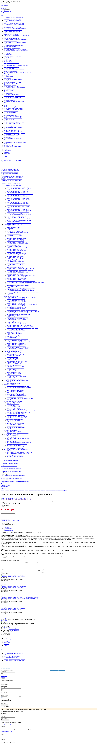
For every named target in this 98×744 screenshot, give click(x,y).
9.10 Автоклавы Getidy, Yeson (14, 365)
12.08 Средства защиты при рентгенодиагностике (20, 398)
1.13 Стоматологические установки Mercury (18, 203)
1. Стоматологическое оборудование (13, 17)
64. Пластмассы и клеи (10, 112)
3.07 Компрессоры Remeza (14, 234)
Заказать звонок (5, 519)
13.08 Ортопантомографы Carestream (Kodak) (18, 412)
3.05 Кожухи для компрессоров (15, 231)
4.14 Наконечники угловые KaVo (15, 256)
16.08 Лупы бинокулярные (14, 445)
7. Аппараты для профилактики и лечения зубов (16, 35)
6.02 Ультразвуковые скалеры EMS (16, 299)
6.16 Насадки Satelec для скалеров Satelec (17, 317)
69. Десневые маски (9, 119)
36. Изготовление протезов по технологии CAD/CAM (18, 72)
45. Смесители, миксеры (10, 85)
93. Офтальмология (9, 140)
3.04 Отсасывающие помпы (14, 230)
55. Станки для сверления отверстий (13, 98)
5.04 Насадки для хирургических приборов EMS (19, 289)
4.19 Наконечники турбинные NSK (16, 263)
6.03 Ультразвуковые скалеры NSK (16, 300)
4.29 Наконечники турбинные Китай (16, 276)
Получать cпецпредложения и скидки (9, 699)
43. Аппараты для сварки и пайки (12, 82)
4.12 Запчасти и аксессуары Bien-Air (16, 253)
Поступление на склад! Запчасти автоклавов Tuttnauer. (15, 481)
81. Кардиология (8, 137)
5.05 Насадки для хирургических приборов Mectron (20, 290)
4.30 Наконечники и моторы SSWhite (16, 278)
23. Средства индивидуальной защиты (14, 58)
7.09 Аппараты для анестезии (14, 333)
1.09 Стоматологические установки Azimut (18, 198)
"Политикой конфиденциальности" (57, 670)
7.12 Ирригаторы (11, 337)
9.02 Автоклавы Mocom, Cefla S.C (15, 354)
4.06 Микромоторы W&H (13, 245)
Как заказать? (7, 150)
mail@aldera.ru (4, 5)
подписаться (4, 620)
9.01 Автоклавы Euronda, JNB (14, 352)
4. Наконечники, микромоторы (12, 31)
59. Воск (6, 105)
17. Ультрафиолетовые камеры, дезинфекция (15, 49)
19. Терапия (7, 53)
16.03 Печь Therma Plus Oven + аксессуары (18, 438)
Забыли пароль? (4, 676)
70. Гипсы (6, 120)
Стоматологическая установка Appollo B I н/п (13, 576)
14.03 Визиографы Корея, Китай (15, 423)
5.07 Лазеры (10, 293)
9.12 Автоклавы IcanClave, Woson (15, 368)
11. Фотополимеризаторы (10, 41)
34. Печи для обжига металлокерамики (14, 69)
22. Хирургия (7, 57)
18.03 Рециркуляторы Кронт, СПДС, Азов (18, 453)
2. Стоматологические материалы (12, 19)
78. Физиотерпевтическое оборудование (14, 133)
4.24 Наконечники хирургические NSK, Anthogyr (20, 270)
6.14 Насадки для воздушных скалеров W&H (18, 314)
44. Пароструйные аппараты (11, 83)
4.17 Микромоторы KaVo (13, 260)
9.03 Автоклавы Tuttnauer (13, 355)
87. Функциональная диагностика (12, 138)
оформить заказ (18, 724)
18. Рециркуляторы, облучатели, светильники (16, 50)
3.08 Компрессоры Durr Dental (14, 235)
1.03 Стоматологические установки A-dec (18, 189)
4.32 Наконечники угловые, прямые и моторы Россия (21, 281)
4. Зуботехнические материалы (12, 21)
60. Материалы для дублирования (12, 107)
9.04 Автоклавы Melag (12, 357)
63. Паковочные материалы (11, 111)
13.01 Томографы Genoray (13, 402)
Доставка (6, 152)
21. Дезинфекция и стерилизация (12, 56)
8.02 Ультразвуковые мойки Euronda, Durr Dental (19, 341)
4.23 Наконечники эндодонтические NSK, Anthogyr (20, 268)
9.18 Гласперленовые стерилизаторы (16, 376)
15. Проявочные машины (10, 46)
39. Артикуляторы (8, 76)
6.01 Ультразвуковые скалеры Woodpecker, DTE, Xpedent (21, 297)
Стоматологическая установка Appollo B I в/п (12, 587)
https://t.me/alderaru (14, 629)
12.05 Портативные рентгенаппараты (16, 395)
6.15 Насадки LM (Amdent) (14, 315)
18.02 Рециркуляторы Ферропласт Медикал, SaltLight (21, 452)
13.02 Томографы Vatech (13, 404)
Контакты (6, 154)
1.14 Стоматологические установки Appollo (18, 205)
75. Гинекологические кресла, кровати (14, 128)
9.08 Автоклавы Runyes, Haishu (15, 362)
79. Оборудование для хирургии (12, 134)
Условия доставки (5, 520)
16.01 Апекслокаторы (12, 435)
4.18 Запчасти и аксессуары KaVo (15, 261)
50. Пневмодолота (8, 91)
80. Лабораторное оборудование (12, 135)
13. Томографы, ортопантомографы (13, 43)
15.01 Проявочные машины (14, 431)
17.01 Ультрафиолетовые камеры (15, 448)
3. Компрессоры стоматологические (13, 30)
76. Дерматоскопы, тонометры (12, 130)
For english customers (5, 668)
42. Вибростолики (8, 80)
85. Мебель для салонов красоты (12, 146)
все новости (4, 482)
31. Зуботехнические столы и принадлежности (16, 65)
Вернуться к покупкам (8, 724)
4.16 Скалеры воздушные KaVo (15, 259)
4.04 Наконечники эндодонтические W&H (18, 242)
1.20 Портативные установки (14, 213)
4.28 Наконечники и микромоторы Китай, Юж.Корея (21, 275)
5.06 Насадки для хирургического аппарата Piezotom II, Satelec (23, 292)
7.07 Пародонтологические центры (16, 330)
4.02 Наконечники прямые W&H (15, 239)
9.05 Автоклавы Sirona (13, 358)
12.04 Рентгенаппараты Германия (15, 394)
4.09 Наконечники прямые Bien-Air (16, 249)
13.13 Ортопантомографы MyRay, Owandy (18, 417)
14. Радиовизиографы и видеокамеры (13, 45)
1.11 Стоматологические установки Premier (18, 201)
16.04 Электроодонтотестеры (14, 439)
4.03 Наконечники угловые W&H (15, 241)
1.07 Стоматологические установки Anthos (18, 195)
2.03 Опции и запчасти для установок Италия (19, 220)
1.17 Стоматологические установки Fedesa (18, 209)
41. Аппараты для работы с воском (13, 79)
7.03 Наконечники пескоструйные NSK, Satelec (19, 325)
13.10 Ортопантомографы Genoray (16, 415)
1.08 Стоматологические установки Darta (17, 196)
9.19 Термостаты (11, 377)
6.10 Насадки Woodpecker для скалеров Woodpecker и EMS (22, 310)
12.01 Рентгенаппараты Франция (15, 390)
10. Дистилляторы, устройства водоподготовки (16, 39)
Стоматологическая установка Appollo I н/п (12, 609)
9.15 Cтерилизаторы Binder (14, 372)
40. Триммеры (7, 78)
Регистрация (7, 11)
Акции (5, 149)
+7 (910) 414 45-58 (5, 8)
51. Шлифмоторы (8, 93)
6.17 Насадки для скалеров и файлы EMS (17, 318)
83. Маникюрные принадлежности (13, 144)
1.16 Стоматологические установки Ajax (17, 207)
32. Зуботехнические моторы (11, 67)
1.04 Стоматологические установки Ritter (17, 191)
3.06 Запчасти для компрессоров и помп (17, 232)
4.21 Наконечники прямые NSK (15, 265)
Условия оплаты (14, 520)
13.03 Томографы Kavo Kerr (14, 405)
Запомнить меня (5, 674)
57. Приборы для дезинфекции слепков (14, 101)
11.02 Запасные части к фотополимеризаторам (19, 387)
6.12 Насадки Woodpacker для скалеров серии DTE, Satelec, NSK (23, 311)
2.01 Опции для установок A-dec (15, 217)
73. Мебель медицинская (10, 126)
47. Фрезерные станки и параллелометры (14, 87)
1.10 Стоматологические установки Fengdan (18, 199)
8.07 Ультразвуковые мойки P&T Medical (17, 348)
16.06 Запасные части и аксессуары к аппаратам (19, 442)
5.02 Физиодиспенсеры (13, 286)
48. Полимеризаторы (9, 89)
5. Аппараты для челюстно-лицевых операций (16, 32)
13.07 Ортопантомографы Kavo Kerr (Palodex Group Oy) (21, 410)
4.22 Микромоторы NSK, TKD (15, 267)
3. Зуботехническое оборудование (12, 20)
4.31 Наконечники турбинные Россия (16, 279)
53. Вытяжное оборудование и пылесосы (14, 96)
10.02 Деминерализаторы (13, 383)
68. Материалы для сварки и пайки (13, 118)
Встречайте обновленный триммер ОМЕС (12, 478)
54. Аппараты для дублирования (12, 97)
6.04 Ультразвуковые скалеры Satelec (16, 301)
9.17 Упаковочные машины (14, 375)
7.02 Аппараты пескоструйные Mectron (17, 323)
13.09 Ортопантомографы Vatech (15, 413)
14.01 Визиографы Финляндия (15, 420)
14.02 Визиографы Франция (14, 422)
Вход (2, 11)
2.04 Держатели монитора (13, 221)
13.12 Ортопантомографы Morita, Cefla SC (18, 416)
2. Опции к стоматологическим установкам (15, 28)
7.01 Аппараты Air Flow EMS (14, 322)
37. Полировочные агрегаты (11, 74)
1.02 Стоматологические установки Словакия (19, 188)
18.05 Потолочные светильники (15, 456)
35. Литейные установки (10, 71)
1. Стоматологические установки (12, 27)
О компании (7, 153)
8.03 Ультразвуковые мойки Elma (15, 343)
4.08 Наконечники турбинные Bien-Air (17, 247)
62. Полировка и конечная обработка (13, 109)
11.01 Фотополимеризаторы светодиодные (18, 386)
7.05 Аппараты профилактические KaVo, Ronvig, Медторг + (22, 328)
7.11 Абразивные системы (13, 336)
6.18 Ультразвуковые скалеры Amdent (16, 319)
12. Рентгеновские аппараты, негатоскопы (15, 42)
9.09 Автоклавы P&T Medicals (14, 364)
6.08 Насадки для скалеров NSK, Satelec (17, 307)
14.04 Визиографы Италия (14, 424)
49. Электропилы (8, 90)
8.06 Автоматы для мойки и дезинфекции (18, 347)
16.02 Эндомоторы (12, 437)
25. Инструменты (8, 61)
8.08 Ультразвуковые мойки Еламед (16, 350)
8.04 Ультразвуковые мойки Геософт (16, 344)
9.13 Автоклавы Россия (13, 369)
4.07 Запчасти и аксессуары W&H (15, 246)
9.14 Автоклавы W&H (12, 370)
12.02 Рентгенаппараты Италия (15, 391)
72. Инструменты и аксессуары (12, 123)
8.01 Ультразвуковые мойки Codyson (16, 340)
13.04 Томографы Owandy (13, 406)
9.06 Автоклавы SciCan (13, 359)
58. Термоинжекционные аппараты (13, 103)
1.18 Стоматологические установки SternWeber (19, 210)
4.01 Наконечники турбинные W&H (16, 238)
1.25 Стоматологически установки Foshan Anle (19, 214)
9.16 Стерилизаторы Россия (14, 373)
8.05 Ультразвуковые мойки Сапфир (16, 346)
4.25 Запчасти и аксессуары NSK (15, 271)
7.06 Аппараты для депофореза (15, 329)
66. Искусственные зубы (10, 115)
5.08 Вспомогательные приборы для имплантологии (20, 294)
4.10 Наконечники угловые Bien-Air (16, 250)
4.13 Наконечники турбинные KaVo (16, 254)
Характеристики (8, 528)
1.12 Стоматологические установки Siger (17, 202)
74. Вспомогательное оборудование (13, 127)
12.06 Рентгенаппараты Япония (15, 397)
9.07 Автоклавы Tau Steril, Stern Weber (17, 361)
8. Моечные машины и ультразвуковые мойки (16, 37)
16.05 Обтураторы (11, 441)
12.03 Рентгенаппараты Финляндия (16, 393)
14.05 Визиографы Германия (14, 426)
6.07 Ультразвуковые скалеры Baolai (16, 306)
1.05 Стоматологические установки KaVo (17, 192)
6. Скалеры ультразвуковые (11, 34)
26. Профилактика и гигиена (11, 63)
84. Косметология (8, 145)
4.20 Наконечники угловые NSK (15, 264)
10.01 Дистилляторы (12, 381)
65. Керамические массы (10, 113)
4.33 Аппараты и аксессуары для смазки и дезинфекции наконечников (25, 282)
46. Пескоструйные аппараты (11, 86)
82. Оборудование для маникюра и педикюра (15, 142)
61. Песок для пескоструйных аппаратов (14, 108)
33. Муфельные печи (9, 68)
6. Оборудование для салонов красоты (14, 24)
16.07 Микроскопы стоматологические (17, 444)
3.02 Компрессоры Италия (13, 227)
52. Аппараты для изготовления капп (13, 94)
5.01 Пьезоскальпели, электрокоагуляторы (18, 285)
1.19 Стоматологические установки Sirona (18, 212)
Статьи (5, 156)
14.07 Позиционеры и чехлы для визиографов (19, 428)
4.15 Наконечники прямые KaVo (15, 257)
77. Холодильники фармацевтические (13, 131)
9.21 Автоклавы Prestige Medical (15, 379)
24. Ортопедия (7, 60)
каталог (3, 15)
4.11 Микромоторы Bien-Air (14, 252)
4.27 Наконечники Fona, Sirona (15, 274)
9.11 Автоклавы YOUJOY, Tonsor (15, 366)
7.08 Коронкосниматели (13, 332)
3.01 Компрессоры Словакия (14, 225)
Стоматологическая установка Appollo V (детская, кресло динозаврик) (19, 598)
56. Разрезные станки (9, 100)
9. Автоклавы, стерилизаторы (11, 38)
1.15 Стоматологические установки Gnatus (18, 206)
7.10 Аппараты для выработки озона (16, 335)
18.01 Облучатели (11, 451)
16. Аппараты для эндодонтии (12, 48)
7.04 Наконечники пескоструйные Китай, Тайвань (20, 326)
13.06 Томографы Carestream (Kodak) (16, 409)
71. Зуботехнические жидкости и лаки (14, 122)
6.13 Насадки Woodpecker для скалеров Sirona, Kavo (20, 312)
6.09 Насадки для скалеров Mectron (16, 308)
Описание (6, 527)
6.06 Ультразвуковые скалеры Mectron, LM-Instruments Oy (22, 304)
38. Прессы (6, 75)
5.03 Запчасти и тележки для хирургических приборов (21, 288)
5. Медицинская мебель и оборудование (14, 23)
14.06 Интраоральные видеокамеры (16, 427)
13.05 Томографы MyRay (13, 408)
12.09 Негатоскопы (12, 399)
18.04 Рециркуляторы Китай (14, 455)
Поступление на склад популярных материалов (13, 475)
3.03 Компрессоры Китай (13, 228)
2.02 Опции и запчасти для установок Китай (18, 218)
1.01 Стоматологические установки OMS (17, 187)
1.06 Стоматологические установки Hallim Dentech (20, 194)
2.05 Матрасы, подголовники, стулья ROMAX (19, 223)
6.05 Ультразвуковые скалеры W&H (16, 303)
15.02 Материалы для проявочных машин (17, 433)
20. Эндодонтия (8, 54)
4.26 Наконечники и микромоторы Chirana (18, 272)
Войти (2, 678)
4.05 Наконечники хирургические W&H (17, 243)
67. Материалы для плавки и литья (13, 116)
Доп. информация (8, 530)
